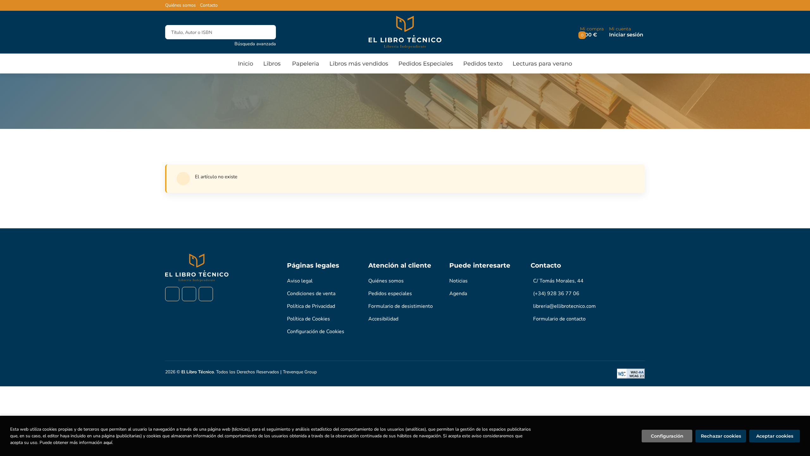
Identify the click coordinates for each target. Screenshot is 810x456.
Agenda (458, 293)
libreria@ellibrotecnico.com (564, 306)
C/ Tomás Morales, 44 (558, 280)
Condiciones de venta (311, 293)
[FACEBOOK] (172, 294)
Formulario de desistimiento (400, 306)
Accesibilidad (383, 318)
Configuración (667, 436)
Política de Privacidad (311, 306)
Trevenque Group (300, 372)
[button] (591, 32)
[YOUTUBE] (206, 294)
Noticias (458, 280)
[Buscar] (265, 32)
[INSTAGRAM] (189, 294)
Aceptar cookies (774, 436)
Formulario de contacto (559, 318)
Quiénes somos (180, 5)
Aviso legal (300, 280)
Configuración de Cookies (315, 331)
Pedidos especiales (390, 293)
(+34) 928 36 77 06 (556, 293)
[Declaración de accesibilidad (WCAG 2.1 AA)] (631, 374)
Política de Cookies (308, 318)
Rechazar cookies (721, 436)
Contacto (209, 5)
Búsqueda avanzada (255, 44)
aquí (107, 443)
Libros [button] (272, 63)
